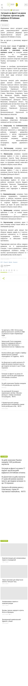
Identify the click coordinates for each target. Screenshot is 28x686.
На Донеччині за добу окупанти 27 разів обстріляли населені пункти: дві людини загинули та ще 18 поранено (13, 480)
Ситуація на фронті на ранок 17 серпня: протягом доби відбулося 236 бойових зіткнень (13, 470)
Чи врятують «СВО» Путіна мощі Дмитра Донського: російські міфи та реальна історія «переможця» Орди (13, 332)
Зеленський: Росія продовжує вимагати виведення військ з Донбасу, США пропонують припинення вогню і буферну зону (13, 344)
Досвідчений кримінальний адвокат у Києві (11, 620)
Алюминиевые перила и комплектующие (10, 602)
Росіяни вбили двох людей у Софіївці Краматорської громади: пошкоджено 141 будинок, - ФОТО (14, 354)
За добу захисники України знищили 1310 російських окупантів (14, 384)
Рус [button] (26, 4)
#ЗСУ (2, 262)
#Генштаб (6, 262)
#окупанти (15, 262)
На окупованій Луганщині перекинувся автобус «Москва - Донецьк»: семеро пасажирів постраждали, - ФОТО (12, 394)
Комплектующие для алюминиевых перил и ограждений (14, 559)
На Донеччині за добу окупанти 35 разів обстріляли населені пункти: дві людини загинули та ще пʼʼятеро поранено (13, 365)
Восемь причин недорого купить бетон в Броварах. (13, 611)
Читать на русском (5, 25)
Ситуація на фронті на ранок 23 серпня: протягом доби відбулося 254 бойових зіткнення (13, 375)
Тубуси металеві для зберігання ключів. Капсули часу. (12, 581)
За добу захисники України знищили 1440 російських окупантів (12, 462)
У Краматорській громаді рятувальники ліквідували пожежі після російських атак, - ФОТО (13, 404)
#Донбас (10, 262)
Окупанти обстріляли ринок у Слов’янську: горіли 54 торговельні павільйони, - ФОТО (14, 489)
